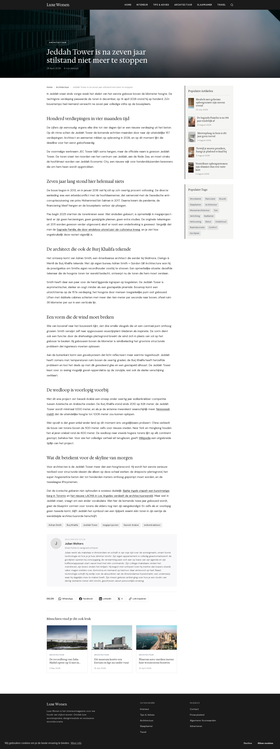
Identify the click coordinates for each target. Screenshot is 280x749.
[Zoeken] (231, 4)
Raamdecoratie (197, 227)
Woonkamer (195, 199)
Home (128, 4)
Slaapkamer (204, 4)
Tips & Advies (161, 4)
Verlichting (195, 216)
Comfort (213, 227)
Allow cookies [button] (265, 743)
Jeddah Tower (90, 525)
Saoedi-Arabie (131, 525)
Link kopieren (139, 598)
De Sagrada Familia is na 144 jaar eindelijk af (213, 119)
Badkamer (209, 216)
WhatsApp (67, 598)
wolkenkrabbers (152, 525)
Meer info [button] (76, 743)
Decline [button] (248, 743)
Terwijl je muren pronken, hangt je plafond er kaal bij (211, 150)
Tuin (216, 210)
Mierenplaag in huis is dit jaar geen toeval (212, 135)
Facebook (88, 598)
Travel (221, 4)
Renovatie (210, 199)
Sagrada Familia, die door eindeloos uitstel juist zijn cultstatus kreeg (98, 229)
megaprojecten (110, 525)
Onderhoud (220, 221)
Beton (208, 221)
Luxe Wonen (57, 704)
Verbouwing (195, 221)
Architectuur (183, 4)
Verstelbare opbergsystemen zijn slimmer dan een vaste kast (212, 166)
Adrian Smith (55, 525)
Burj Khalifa (72, 525)
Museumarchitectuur (200, 210)
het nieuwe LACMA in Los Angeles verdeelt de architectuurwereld (112, 496)
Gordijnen (194, 233)
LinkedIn (107, 598)
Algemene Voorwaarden (203, 720)
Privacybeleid (197, 714)
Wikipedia (145, 438)
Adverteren (196, 726)
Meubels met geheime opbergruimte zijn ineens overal (210, 102)
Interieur (142, 4)
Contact (194, 709)
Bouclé (222, 199)
